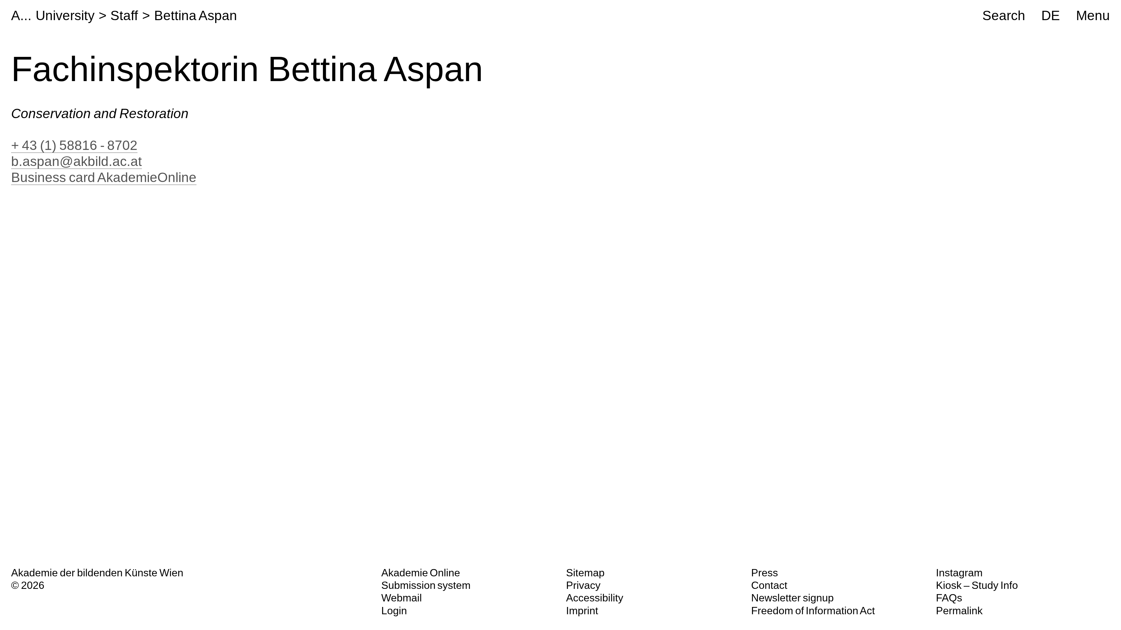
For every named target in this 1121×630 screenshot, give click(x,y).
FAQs (949, 598)
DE (1050, 15)
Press (764, 573)
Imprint (582, 611)
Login (394, 611)
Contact (769, 585)
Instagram (959, 573)
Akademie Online (420, 573)
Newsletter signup (792, 598)
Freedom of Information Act (813, 611)
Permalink (959, 611)
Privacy (583, 585)
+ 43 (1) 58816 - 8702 (74, 145)
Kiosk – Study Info (977, 585)
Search (1003, 15)
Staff (124, 15)
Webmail (401, 598)
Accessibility (594, 598)
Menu (1093, 15)
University (65, 15)
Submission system (426, 585)
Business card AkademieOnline (103, 177)
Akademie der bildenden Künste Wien (97, 573)
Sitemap (585, 573)
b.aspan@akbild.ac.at (76, 161)
